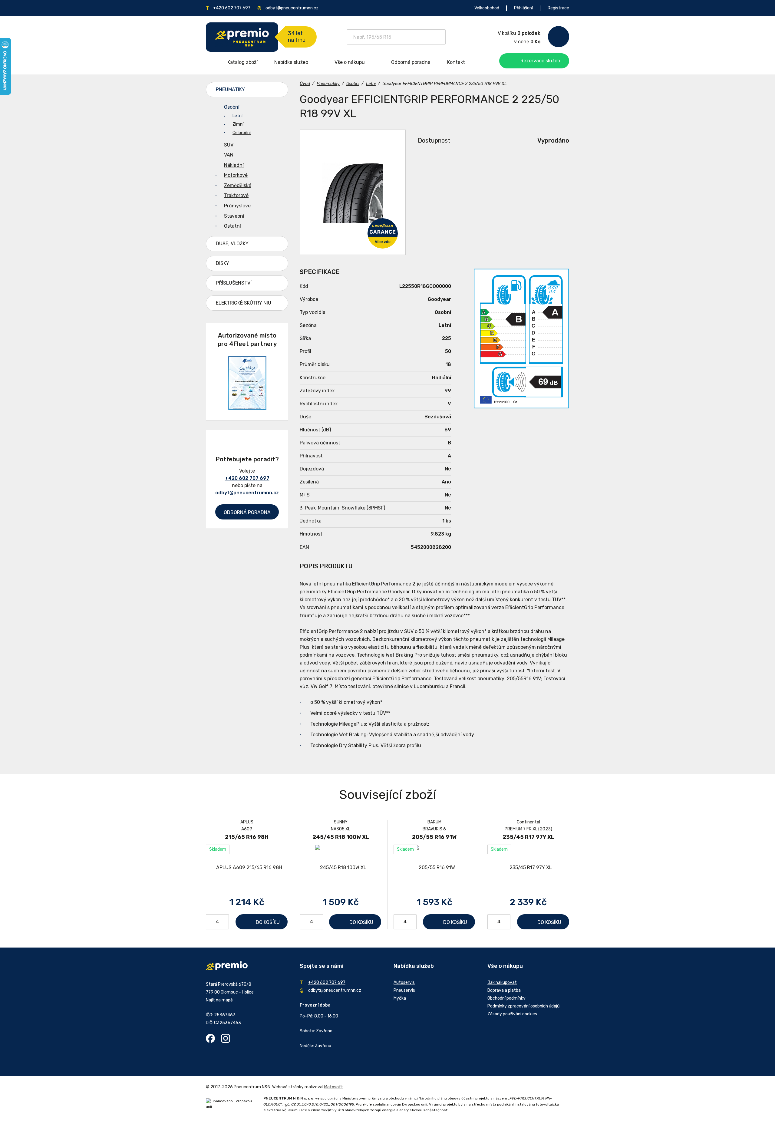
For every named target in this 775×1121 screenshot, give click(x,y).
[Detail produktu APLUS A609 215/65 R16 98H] (247, 867)
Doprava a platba (504, 990)
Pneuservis (404, 990)
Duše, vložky (232, 243)
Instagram (225, 1038)
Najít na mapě (219, 1000)
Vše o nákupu (350, 62)
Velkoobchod (486, 8)
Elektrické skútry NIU (243, 303)
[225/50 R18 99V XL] (353, 192)
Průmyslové (237, 206)
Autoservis (404, 982)
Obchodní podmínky (506, 998)
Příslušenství (234, 283)
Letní (237, 115)
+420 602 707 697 (231, 8)
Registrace (558, 8)
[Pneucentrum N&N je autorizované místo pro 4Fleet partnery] (247, 408)
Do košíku (268, 922)
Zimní (237, 124)
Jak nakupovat (502, 982)
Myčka (400, 998)
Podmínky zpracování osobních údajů (523, 1006)
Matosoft (333, 1087)
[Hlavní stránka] (242, 37)
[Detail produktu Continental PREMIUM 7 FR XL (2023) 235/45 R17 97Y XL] (528, 867)
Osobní (231, 107)
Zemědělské (237, 185)
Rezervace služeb (540, 61)
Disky (222, 263)
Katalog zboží (242, 62)
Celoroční (241, 132)
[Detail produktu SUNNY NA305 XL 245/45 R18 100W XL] (340, 867)
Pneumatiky (230, 89)
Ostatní (232, 226)
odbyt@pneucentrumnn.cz (291, 8)
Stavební (234, 216)
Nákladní (234, 165)
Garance (383, 233)
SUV (228, 145)
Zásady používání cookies (512, 1014)
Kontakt (456, 62)
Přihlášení (523, 8)
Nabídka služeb (291, 62)
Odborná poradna (410, 62)
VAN (228, 155)
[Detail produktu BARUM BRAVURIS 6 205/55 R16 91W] (434, 867)
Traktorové (236, 195)
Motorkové (236, 175)
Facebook (210, 1038)
